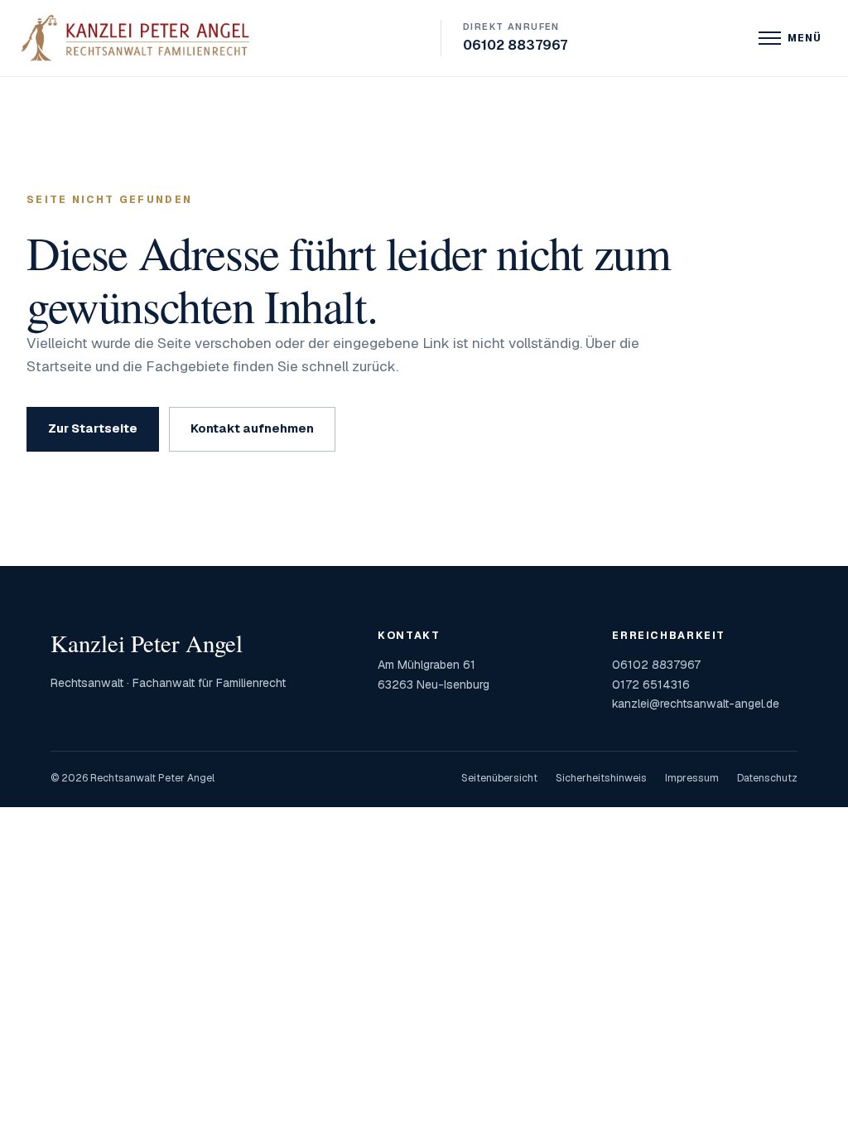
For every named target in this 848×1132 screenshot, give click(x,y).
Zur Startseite (92, 428)
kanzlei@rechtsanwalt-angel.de (695, 703)
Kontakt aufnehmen (252, 428)
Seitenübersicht (499, 778)
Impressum (692, 778)
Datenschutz (767, 778)
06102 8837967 (515, 37)
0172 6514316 (651, 684)
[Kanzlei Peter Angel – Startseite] (138, 38)
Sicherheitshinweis (601, 778)
